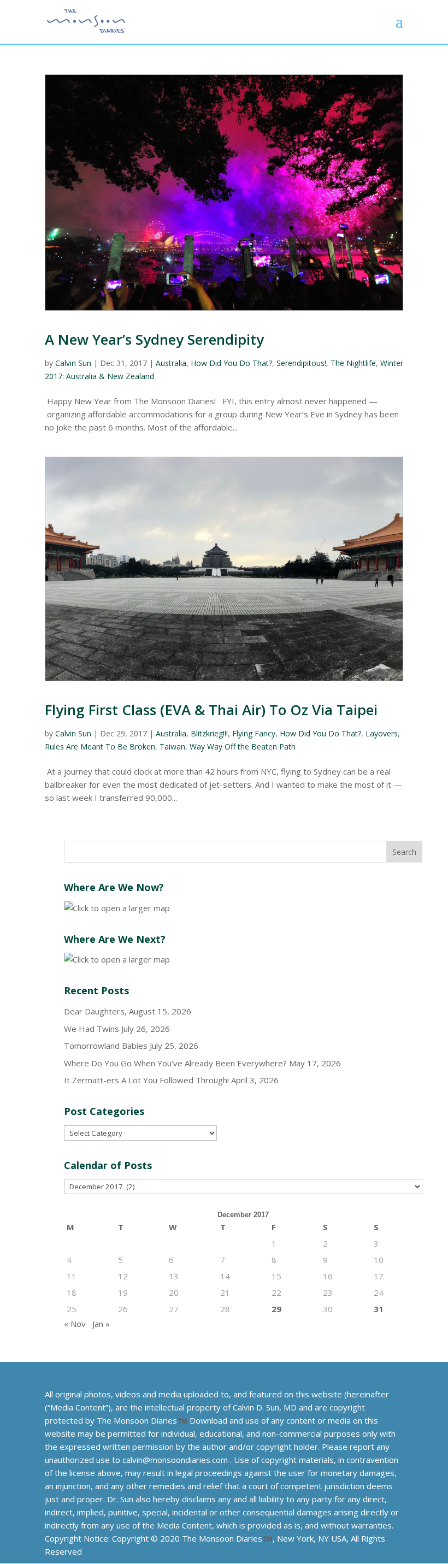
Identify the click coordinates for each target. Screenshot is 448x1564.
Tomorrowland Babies (106, 1045)
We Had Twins (91, 1028)
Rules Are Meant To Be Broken (100, 746)
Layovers (382, 733)
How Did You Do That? (231, 363)
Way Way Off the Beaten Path (243, 746)
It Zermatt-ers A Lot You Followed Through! (146, 1080)
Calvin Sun (73, 363)
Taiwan (172, 746)
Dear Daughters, (95, 1011)
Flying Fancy (253, 733)
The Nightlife (353, 363)
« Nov (75, 1323)
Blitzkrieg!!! (209, 733)
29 (276, 1308)
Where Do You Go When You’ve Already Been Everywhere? (175, 1063)
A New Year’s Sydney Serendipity (154, 339)
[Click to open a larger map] (117, 907)
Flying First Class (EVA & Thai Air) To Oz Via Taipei (211, 709)
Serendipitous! (301, 363)
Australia (171, 363)
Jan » (101, 1323)
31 (379, 1308)
